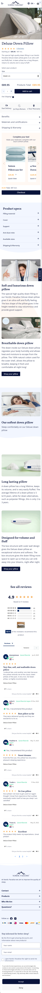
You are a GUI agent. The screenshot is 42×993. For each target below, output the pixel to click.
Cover (5, 220)
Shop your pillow (11, 374)
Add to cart (27, 91)
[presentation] (4, 163)
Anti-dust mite (9, 233)
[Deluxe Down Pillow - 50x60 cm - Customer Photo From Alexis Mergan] (21, 625)
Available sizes (9, 239)
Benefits (5, 116)
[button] (8, 689)
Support (6, 226)
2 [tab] (19, 37)
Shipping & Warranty (11, 127)
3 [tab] (23, 37)
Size (3, 71)
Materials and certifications (14, 122)
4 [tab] (26, 37)
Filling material (9, 214)
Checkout (21, 192)
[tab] (8, 643)
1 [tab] (16, 37)
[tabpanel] (21, 23)
